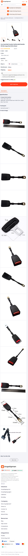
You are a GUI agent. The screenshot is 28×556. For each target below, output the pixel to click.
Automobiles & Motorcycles (8, 17)
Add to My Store (14, 84)
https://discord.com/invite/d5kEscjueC (4, 483)
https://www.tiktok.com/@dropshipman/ (2, 483)
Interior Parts (3, 18)
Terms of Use (4, 554)
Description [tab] (4, 91)
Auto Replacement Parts (19, 17)
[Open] (21, 64)
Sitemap (17, 554)
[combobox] (13, 64)
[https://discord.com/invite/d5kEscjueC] (4, 483)
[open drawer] (26, 1)
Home (2, 17)
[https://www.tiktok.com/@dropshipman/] (2, 483)
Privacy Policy (11, 554)
